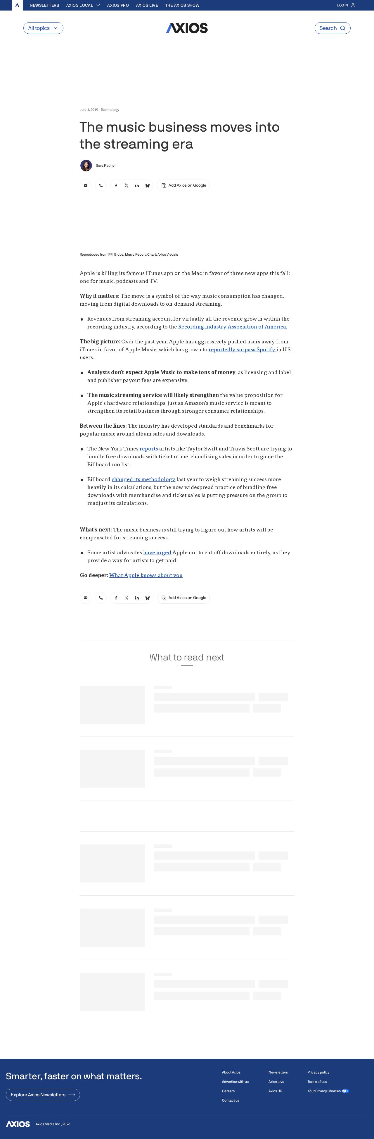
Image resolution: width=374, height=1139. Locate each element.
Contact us (230, 1100)
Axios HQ (275, 1091)
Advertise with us (235, 1081)
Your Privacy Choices (324, 1091)
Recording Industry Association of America (232, 327)
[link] (85, 185)
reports (149, 449)
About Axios (231, 1072)
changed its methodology (143, 479)
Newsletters (44, 5)
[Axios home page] (17, 5)
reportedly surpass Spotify (242, 349)
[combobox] (83, 5)
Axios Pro (118, 5)
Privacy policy (319, 1072)
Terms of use (317, 1081)
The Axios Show (182, 5)
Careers (228, 1091)
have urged (157, 552)
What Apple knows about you (146, 575)
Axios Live (147, 5)
